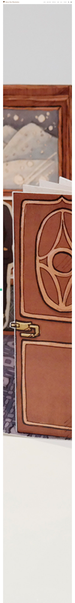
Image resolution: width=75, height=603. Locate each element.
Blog (61, 2)
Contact (65, 2)
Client (58, 2)
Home (44, 2)
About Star (49, 2)
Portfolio (54, 2)
